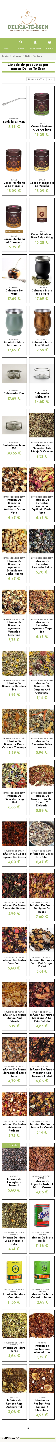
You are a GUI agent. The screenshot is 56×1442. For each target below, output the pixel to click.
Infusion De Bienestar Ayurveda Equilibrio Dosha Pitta (41, 506)
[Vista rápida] (18, 117)
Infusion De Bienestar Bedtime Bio (14, 686)
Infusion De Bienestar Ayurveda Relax (42, 564)
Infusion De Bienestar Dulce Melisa (42, 744)
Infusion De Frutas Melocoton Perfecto (14, 1127)
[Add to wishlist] (10, 117)
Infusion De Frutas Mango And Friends (14, 1018)
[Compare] (14, 117)
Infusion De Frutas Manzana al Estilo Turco (14, 1073)
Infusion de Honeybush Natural (14, 1182)
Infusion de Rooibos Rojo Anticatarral (14, 1404)
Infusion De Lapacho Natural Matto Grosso (42, 1184)
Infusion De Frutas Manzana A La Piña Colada (42, 1018)
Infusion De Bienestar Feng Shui (14, 799)
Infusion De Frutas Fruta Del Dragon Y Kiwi (42, 963)
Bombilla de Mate (14, 122)
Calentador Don (14, 393)
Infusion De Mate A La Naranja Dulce (14, 1241)
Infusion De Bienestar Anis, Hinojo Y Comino (42, 448)
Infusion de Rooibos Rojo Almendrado (41, 1349)
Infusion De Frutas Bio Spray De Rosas (42, 908)
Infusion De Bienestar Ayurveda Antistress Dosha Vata (14, 506)
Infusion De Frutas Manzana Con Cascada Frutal (42, 1073)
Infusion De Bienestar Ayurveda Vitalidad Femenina (14, 629)
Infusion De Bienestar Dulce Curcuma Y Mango (14, 744)
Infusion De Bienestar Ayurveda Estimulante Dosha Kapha (14, 567)
